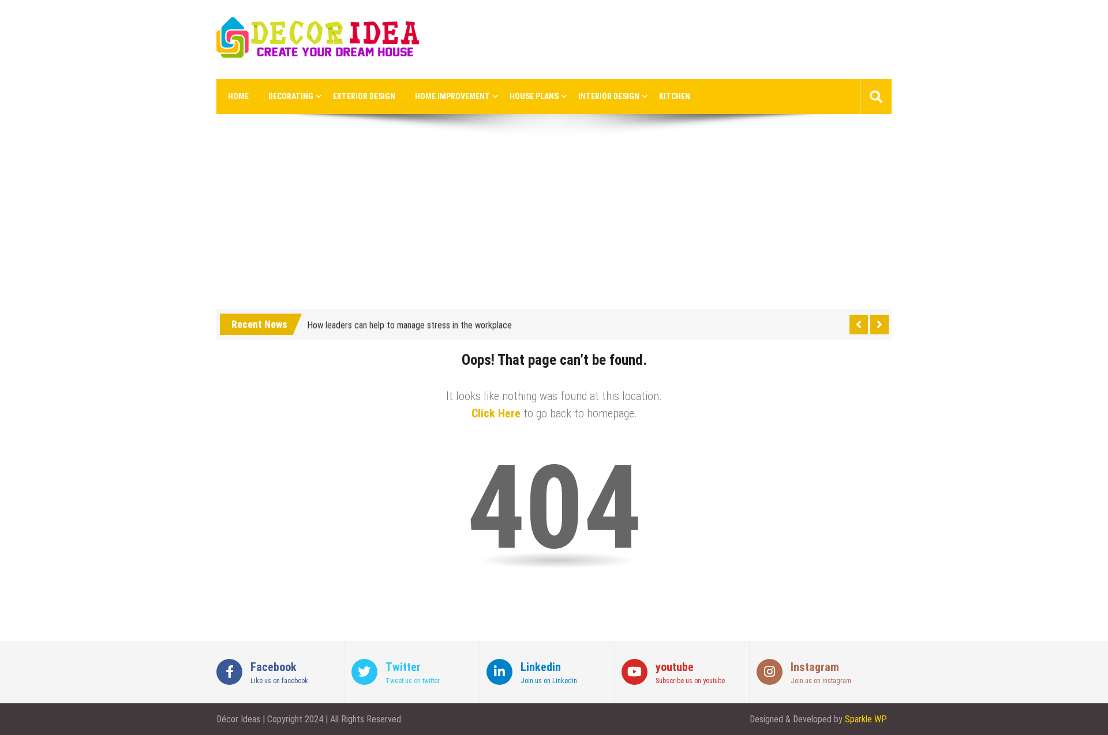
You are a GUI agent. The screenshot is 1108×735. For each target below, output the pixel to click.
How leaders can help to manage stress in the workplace (409, 323)
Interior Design (608, 96)
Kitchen (674, 96)
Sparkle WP (866, 719)
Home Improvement (452, 96)
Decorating (290, 96)
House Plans (534, 96)
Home (238, 96)
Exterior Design (364, 96)
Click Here (496, 413)
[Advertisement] (554, 222)
